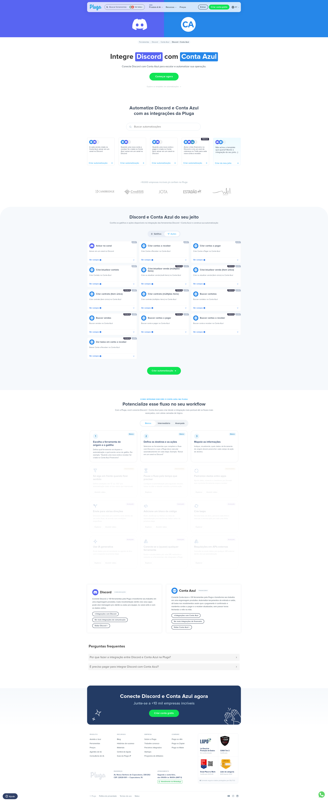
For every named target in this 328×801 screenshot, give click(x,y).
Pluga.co (95, 7)
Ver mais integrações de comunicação (110, 620)
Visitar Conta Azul (181, 627)
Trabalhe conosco (151, 744)
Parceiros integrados (153, 748)
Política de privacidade (108, 796)
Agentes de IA (96, 752)
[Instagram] (233, 796)
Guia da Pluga (123, 756)
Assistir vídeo (100, 492)
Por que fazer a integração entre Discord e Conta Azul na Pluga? (130, 657)
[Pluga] (98, 775)
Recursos (170, 7)
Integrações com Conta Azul (186, 615)
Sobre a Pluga (150, 739)
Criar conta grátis (219, 7)
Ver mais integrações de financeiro (188, 621)
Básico (148, 423)
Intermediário (164, 423)
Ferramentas (144, 42)
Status (137, 796)
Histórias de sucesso (125, 744)
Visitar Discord (100, 626)
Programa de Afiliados (153, 756)
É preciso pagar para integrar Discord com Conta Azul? (124, 666)
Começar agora (164, 76)
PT (236, 7)
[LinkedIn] (237, 796)
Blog (119, 739)
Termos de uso (126, 796)
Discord (155, 42)
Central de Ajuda (124, 752)
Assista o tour (95, 739)
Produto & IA (155, 6)
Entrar (203, 7)
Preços (183, 7)
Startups (147, 752)
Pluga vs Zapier (178, 744)
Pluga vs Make (178, 748)
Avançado (179, 423)
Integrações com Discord (106, 614)
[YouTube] (229, 796)
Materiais (120, 748)
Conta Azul (165, 42)
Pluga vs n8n (177, 739)
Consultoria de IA (97, 756)
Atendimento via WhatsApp (171, 782)
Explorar (148, 492)
